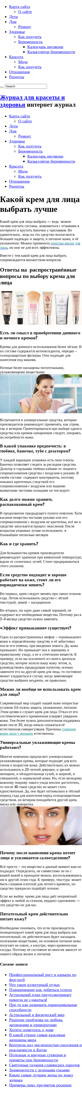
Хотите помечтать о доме (31, 1029)
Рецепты (16, 76)
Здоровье (17, 31)
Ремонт (24, 26)
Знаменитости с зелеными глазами (39, 1069)
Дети (13, 16)
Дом (12, 21)
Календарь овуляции (45, 46)
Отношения (19, 71)
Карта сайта (19, 6)
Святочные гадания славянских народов (44, 1064)
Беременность (30, 41)
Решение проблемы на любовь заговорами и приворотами (36, 1022)
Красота (16, 56)
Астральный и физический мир (36, 1014)
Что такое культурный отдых (34, 984)
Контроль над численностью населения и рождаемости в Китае (45, 1047)
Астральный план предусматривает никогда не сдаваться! (40, 997)
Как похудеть (29, 36)
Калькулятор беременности (51, 51)
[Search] (2, 87)
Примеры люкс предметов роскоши (40, 1085)
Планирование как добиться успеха (40, 989)
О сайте (25, 11)
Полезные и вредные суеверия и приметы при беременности (37, 1057)
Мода (23, 61)
